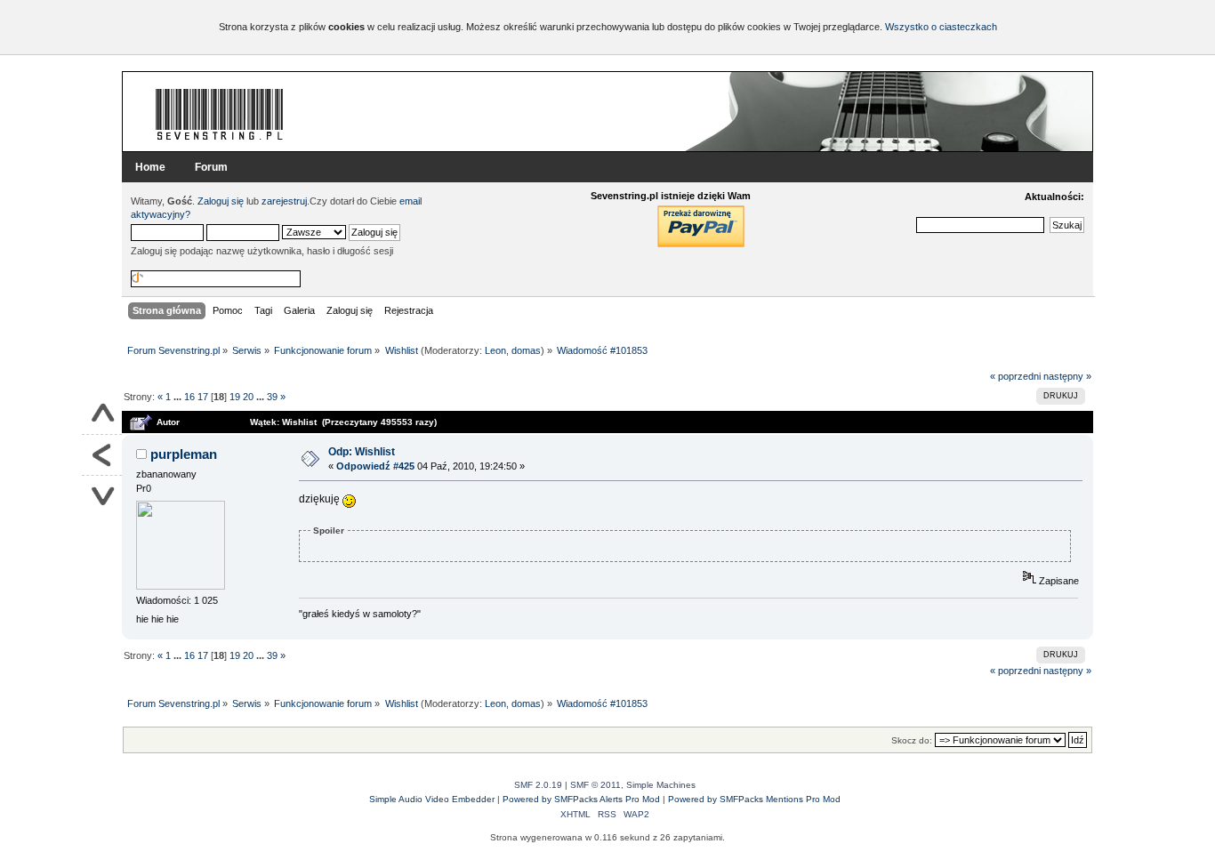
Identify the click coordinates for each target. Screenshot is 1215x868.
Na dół (102, 496)
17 (202, 396)
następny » (1067, 376)
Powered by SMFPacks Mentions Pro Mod (754, 799)
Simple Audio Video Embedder (432, 799)
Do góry (102, 414)
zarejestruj (284, 201)
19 (234, 396)
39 (272, 396)
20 (248, 396)
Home (150, 167)
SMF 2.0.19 (538, 785)
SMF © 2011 (595, 785)
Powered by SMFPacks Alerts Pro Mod (581, 799)
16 (189, 396)
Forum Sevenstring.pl (219, 113)
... (178, 396)
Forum (211, 167)
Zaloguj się (220, 201)
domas (526, 350)
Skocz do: (911, 740)
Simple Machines (661, 785)
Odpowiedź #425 (375, 466)
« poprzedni (1015, 376)
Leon (495, 350)
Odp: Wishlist (361, 452)
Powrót (102, 455)
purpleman (183, 454)
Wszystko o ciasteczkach (941, 26)
